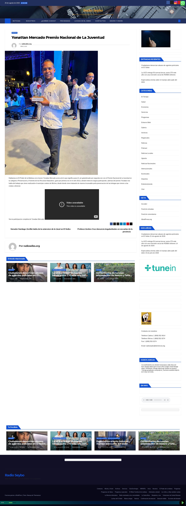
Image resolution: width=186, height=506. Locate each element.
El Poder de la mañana (166, 488)
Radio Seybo (93, 10)
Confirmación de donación (148, 498)
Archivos (144, 133)
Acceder (144, 204)
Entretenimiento (146, 184)
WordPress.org (146, 219)
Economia (145, 107)
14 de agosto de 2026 (61, 447)
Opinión (144, 158)
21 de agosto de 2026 (17, 447)
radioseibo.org (26, 44)
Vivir (143, 189)
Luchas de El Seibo (82, 21)
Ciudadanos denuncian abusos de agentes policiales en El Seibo (25, 275)
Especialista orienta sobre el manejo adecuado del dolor (112, 442)
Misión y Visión (116, 21)
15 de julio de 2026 (105, 447)
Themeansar (37, 495)
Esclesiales (145, 174)
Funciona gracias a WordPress (13, 495)
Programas (65, 21)
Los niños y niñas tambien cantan (170, 492)
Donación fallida (161, 498)
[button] (176, 21)
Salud (143, 102)
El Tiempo (145, 97)
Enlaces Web (146, 122)
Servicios (144, 112)
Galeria (143, 127)
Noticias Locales (147, 153)
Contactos (100, 21)
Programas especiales (121, 492)
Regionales (56, 269)
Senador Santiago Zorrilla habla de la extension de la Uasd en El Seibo (40, 229)
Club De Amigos (133, 488)
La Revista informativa (111, 495)
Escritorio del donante (174, 498)
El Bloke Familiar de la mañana (138, 492)
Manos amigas (128, 498)
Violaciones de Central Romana (171, 495)
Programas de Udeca (107, 492)
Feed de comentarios (148, 214)
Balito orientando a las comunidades (129, 495)
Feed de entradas (147, 209)
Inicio (149, 488)
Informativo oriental (154, 492)
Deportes (144, 179)
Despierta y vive (156, 495)
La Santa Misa (146, 495)
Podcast (144, 148)
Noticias (17, 21)
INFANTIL (143, 488)
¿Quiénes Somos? (48, 21)
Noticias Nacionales (148, 163)
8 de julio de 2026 (148, 447)
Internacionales (146, 169)
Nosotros (31, 21)
